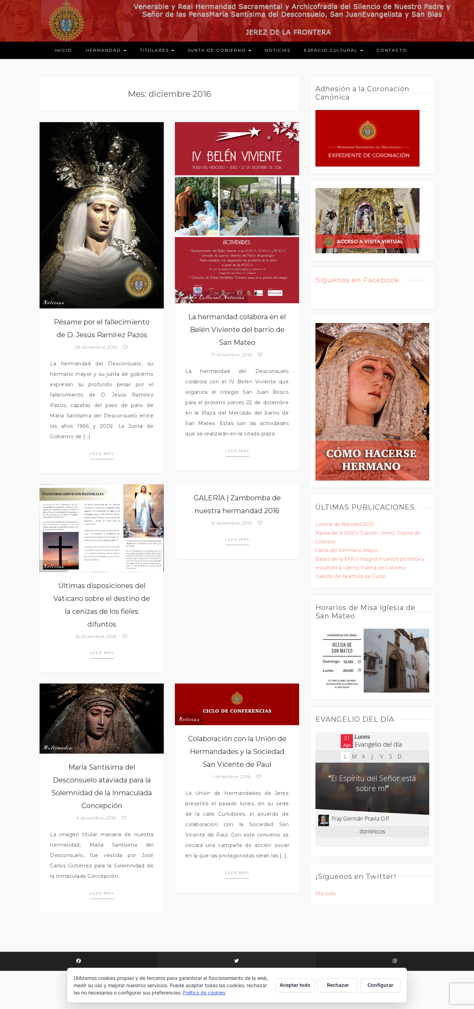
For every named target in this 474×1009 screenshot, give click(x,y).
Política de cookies (204, 992)
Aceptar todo (295, 985)
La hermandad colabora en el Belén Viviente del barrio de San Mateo (237, 330)
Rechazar (338, 985)
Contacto (391, 50)
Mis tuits (325, 893)
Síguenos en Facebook (357, 280)
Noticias (277, 50)
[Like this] (125, 347)
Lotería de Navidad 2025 (344, 524)
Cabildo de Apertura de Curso (350, 576)
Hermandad (104, 50)
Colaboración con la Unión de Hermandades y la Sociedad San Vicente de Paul (237, 752)
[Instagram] (395, 961)
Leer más (102, 453)
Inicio (63, 50)
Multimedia (57, 747)
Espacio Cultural (331, 50)
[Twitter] (237, 961)
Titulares (155, 50)
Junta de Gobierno (218, 50)
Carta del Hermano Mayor (346, 550)
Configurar (380, 985)
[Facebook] (79, 961)
